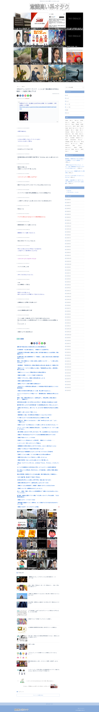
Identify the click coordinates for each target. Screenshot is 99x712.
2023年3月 (68, 320)
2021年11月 (68, 366)
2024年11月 (68, 261)
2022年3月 (68, 355)
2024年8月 (68, 270)
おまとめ (69, 190)
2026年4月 (68, 211)
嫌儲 (18, 338)
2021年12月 (68, 364)
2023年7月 (68, 308)
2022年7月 (68, 343)
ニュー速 (68, 104)
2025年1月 (68, 255)
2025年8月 (68, 234)
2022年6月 (68, 346)
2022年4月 (68, 352)
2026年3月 (68, 214)
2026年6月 (68, 205)
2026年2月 (68, 217)
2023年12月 (68, 293)
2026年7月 (68, 202)
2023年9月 (68, 302)
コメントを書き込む (38, 695)
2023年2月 (68, 322)
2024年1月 (68, 290)
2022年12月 (68, 328)
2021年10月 (68, 369)
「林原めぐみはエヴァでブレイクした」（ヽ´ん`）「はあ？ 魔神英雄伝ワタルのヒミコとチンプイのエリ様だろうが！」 (74, 166)
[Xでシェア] (18, 96)
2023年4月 (68, 317)
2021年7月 (68, 378)
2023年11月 (68, 296)
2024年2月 (68, 287)
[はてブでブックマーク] (23, 96)
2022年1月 (68, 361)
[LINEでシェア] (28, 96)
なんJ (67, 101)
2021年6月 (68, 381)
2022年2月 (68, 358)
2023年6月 (68, 311)
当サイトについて (81, 708)
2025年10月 (68, 229)
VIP (67, 95)
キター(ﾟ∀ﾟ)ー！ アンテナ (72, 192)
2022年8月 (68, 340)
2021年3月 (68, 390)
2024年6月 (68, 275)
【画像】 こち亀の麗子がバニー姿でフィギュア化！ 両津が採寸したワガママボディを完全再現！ (74, 182)
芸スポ (67, 112)
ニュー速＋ (68, 107)
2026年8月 (68, 199)
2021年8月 (68, 375)
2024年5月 (68, 278)
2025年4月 (68, 246)
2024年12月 (68, 258)
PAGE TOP (50, 704)
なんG (67, 98)
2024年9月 (68, 267)
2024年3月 (68, 284)
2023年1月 (68, 325)
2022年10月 (68, 334)
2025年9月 (68, 231)
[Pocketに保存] (25, 96)
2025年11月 (68, 226)
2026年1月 (68, 220)
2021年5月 (68, 384)
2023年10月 (68, 299)
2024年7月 (68, 273)
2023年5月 (68, 314)
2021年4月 (68, 387)
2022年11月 (68, 331)
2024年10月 (68, 264)
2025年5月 (68, 243)
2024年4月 (68, 281)
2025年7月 (68, 237)
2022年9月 (68, 337)
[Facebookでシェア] (20, 96)
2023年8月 (68, 305)
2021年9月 (68, 372)
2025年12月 (68, 223)
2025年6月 (68, 240)
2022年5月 (68, 349)
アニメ (22, 338)
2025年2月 (68, 252)
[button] (31, 96)
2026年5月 (68, 208)
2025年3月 (68, 249)
